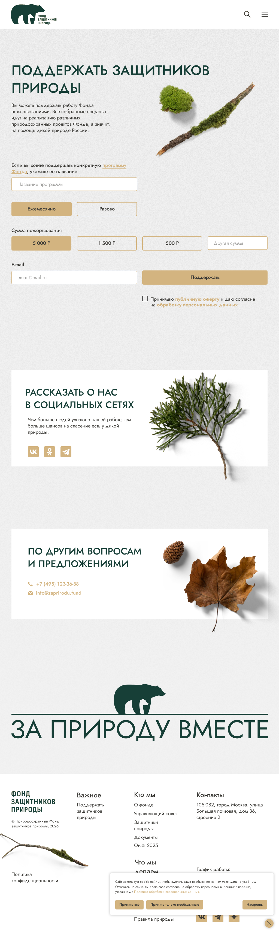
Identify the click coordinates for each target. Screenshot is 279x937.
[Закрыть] (269, 923)
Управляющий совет (155, 813)
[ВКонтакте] (33, 451)
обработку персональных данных (197, 304)
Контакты (210, 795)
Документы (146, 837)
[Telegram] (65, 451)
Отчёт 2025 (146, 845)
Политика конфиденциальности (34, 877)
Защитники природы (146, 825)
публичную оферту (197, 299)
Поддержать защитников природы (90, 811)
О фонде (143, 804)
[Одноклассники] (49, 451)
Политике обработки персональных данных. (167, 891)
